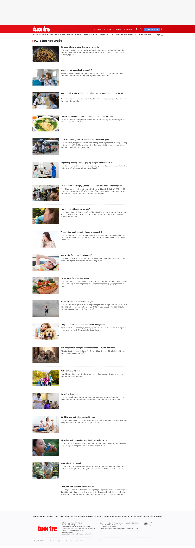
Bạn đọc (157, 35)
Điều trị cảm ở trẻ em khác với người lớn (77, 255)
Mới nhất (38, 35)
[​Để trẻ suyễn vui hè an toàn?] (45, 378)
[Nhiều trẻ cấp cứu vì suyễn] (45, 470)
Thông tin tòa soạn (67, 532)
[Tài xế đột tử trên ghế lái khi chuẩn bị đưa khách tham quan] (45, 146)
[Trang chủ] (33, 35)
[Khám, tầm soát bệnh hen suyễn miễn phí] (45, 493)
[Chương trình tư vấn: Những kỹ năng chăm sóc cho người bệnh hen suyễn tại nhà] (45, 100)
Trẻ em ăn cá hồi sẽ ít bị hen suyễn (75, 278)
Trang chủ (35, 516)
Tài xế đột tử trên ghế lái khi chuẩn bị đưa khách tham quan (85, 139)
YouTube (108, 29)
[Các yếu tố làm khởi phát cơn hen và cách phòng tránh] (45, 331)
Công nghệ (86, 35)
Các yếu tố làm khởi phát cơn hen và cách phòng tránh (83, 325)
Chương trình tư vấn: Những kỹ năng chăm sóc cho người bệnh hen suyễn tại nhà (92, 94)
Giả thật (150, 35)
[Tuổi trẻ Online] (47, 528)
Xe (91, 35)
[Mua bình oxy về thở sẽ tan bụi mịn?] (45, 216)
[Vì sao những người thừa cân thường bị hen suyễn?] (45, 239)
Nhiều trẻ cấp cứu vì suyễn (71, 463)
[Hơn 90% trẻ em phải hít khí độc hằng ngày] (45, 308)
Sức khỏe (144, 35)
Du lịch (95, 35)
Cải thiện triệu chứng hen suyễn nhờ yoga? (78, 417)
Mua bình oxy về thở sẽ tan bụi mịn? (75, 209)
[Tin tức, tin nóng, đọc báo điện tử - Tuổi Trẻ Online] (41, 29)
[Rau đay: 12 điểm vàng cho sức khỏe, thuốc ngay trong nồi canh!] (45, 123)
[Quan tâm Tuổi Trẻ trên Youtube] (146, 524)
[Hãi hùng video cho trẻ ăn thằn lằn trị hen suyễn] (45, 54)
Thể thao (124, 35)
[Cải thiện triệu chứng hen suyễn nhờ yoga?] (45, 424)
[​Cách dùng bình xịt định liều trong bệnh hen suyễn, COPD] (45, 447)
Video (51, 35)
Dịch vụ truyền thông (106, 528)
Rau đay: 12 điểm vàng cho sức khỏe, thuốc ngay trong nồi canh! (87, 116)
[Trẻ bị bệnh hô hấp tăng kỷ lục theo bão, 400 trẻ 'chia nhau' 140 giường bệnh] (45, 193)
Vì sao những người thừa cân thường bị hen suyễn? (81, 232)
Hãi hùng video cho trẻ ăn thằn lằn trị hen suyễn (80, 47)
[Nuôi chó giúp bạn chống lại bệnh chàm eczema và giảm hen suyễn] (45, 355)
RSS (137, 528)
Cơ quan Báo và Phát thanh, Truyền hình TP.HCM (76, 534)
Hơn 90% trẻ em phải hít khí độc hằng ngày (78, 301)
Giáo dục (131, 35)
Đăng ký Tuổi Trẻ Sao (152, 29)
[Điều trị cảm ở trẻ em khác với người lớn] (45, 262)
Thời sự (57, 35)
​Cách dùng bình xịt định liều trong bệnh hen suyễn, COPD (84, 440)
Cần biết (118, 29)
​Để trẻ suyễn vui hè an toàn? (72, 371)
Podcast (98, 29)
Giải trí (117, 35)
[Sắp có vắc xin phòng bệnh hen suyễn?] (45, 77)
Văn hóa (111, 35)
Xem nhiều (45, 35)
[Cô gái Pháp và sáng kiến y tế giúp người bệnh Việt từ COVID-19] (45, 170)
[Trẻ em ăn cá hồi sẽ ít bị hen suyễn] (45, 285)
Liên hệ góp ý (130, 528)
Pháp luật (70, 35)
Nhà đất (137, 35)
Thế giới (62, 35)
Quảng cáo (129, 29)
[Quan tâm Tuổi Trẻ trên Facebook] (150, 524)
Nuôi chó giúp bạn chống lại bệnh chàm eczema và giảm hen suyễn (88, 348)
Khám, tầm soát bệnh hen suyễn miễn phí (77, 487)
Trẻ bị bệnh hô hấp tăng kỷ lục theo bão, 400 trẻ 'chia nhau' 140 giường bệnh (91, 186)
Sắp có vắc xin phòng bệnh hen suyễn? (76, 70)
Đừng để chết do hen (69, 394)
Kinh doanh (77, 35)
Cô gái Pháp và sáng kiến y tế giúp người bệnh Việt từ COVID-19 (86, 163)
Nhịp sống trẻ (103, 35)
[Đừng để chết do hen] (45, 401)
